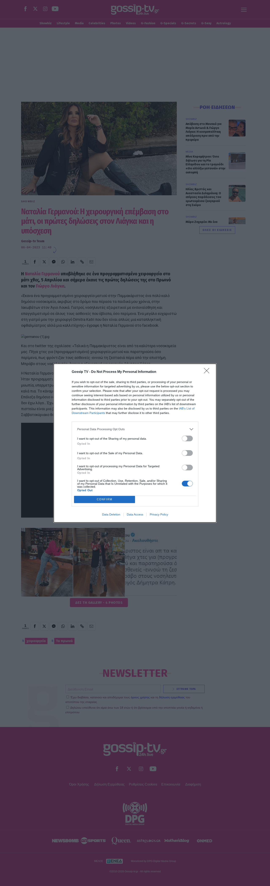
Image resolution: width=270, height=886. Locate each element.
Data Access (135, 514)
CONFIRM (104, 499)
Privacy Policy (159, 514)
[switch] (187, 438)
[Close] (208, 372)
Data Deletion (111, 514)
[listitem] (135, 429)
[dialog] (135, 443)
